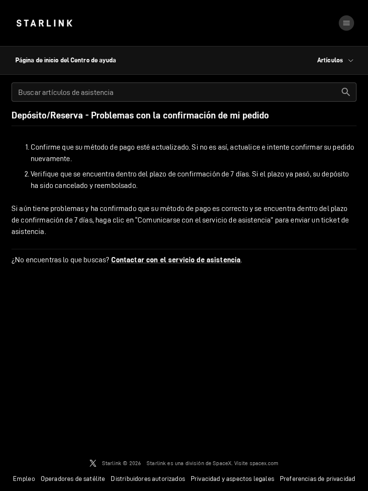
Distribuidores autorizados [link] (147, 478)
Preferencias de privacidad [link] (317, 478)
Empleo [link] (24, 478)
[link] (44, 23)
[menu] (346, 23)
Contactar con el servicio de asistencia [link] (176, 260)
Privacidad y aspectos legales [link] (232, 478)
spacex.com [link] (264, 463)
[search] (346, 92)
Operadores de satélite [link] (73, 478)
